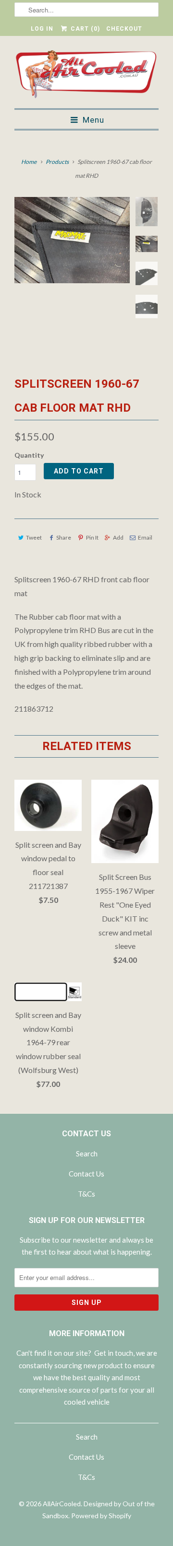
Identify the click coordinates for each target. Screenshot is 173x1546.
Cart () (84, 28)
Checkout (124, 28)
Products (57, 161)
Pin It (92, 537)
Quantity (29, 455)
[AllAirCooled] (86, 75)
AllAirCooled (62, 1504)
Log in (42, 28)
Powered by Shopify (101, 1515)
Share (63, 537)
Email (145, 537)
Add (118, 537)
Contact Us (86, 1173)
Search (87, 1153)
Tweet (34, 537)
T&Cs (86, 1193)
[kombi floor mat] (72, 240)
